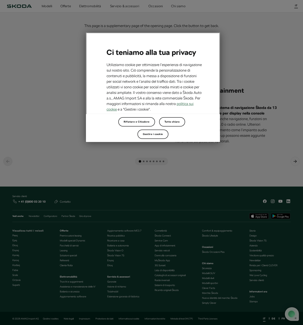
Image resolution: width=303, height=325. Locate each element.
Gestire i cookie (153, 134)
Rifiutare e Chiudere (137, 121)
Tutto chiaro (172, 121)
